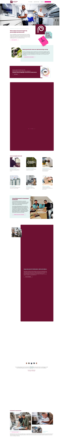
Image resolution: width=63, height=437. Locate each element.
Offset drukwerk (12, 186)
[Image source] (15, 162)
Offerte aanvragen (47, 1)
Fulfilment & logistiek (45, 186)
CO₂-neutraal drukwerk (30, 168)
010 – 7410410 (30, 1)
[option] (41, 207)
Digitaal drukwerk (29, 186)
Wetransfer (42, 1)
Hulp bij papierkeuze (45, 168)
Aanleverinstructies (36, 1)
